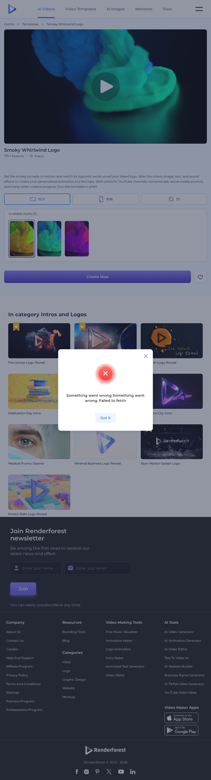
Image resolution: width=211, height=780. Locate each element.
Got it (105, 418)
